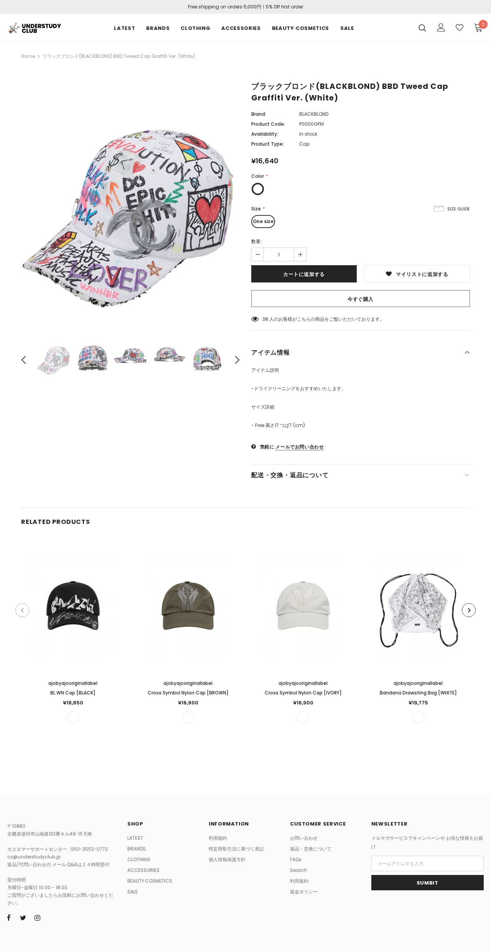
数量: (256, 241)
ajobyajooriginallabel (72, 683)
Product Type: (267, 144)
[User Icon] (441, 27)
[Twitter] (23, 917)
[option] (130, 205)
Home (28, 56)
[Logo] (34, 27)
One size (263, 221)
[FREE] (73, 717)
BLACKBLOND (313, 114)
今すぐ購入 (361, 299)
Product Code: (268, 124)
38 (265, 319)
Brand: (258, 114)
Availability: (264, 134)
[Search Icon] (422, 27)
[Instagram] (37, 917)
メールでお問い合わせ (299, 446)
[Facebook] (9, 917)
